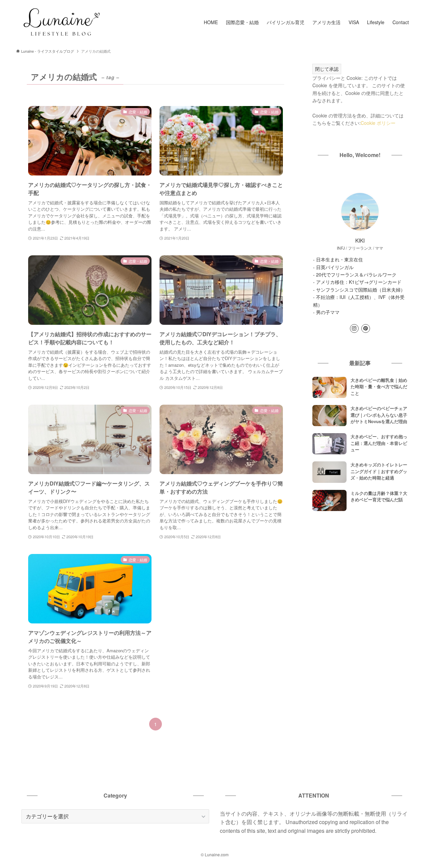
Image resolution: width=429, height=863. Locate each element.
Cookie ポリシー (378, 122)
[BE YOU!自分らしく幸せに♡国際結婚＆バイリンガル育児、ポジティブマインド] (61, 22)
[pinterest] (365, 328)
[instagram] (354, 328)
